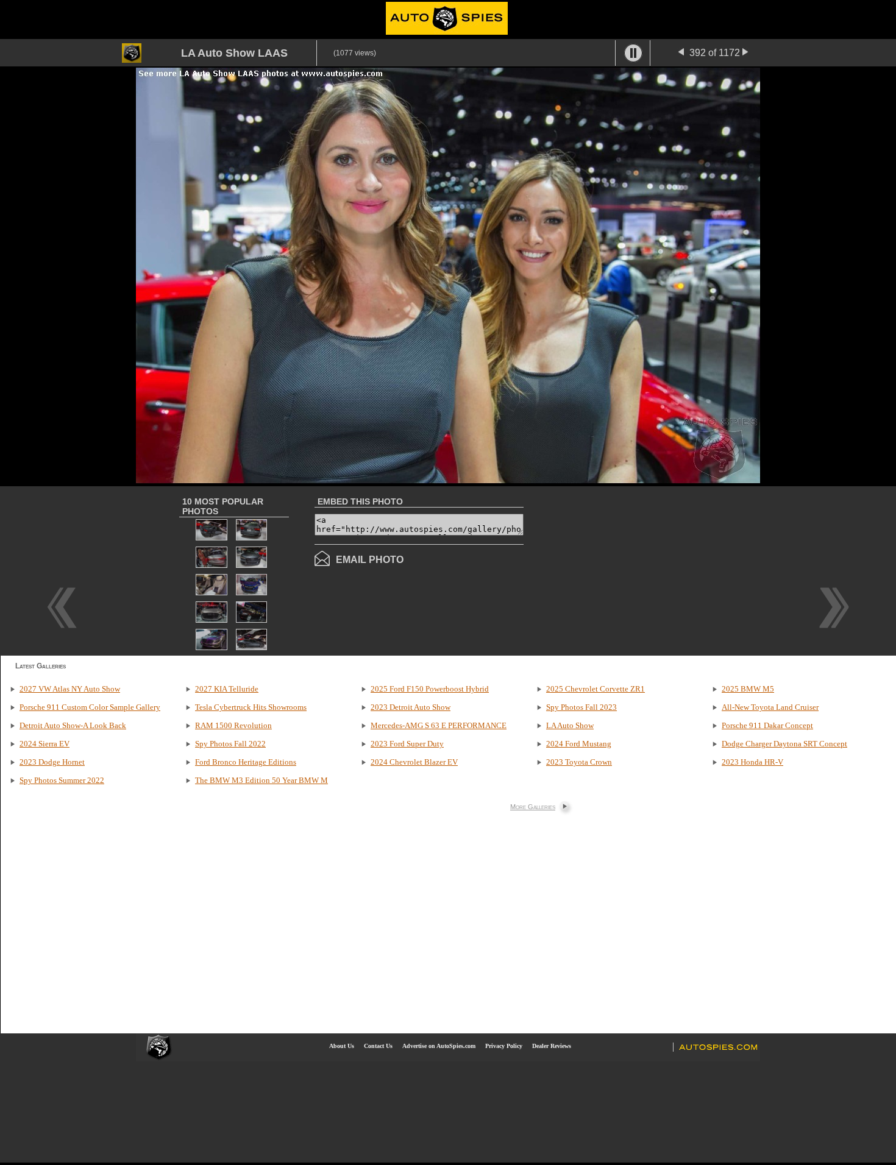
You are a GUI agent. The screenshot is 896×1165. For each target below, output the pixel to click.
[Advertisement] (626, 570)
